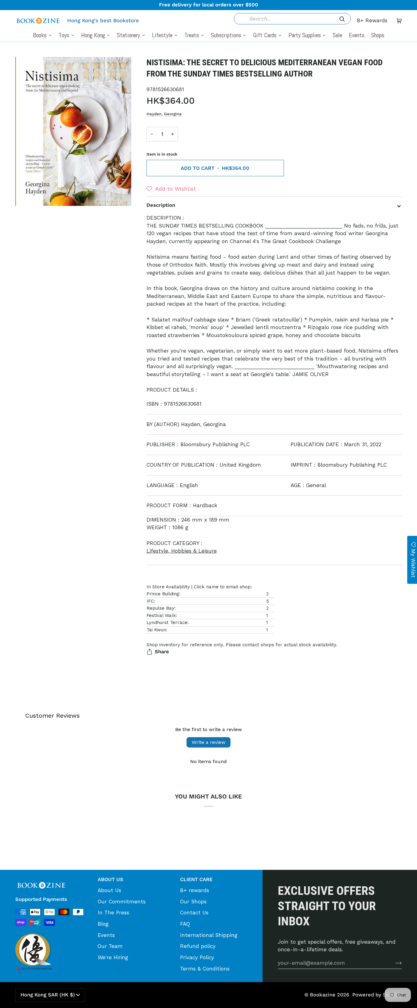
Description (161, 205)
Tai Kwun (156, 630)
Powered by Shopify (377, 995)
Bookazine (322, 995)
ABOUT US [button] (110, 879)
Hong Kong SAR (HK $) (47, 995)
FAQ (185, 924)
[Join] (394, 963)
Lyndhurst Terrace (167, 622)
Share (162, 652)
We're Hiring (113, 957)
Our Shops (193, 902)
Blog (103, 924)
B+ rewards (194, 890)
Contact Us (194, 912)
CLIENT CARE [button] (196, 879)
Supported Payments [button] (41, 899)
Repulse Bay (160, 608)
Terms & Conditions (205, 969)
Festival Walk (161, 615)
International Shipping (209, 935)
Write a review (208, 742)
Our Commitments (122, 902)
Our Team (110, 946)
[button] (171, 188)
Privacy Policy (197, 957)
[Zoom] (73, 131)
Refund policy (198, 946)
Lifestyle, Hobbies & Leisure (182, 551)
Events (106, 935)
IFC (150, 601)
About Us (109, 890)
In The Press (113, 912)
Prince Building (163, 594)
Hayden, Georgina (164, 114)
